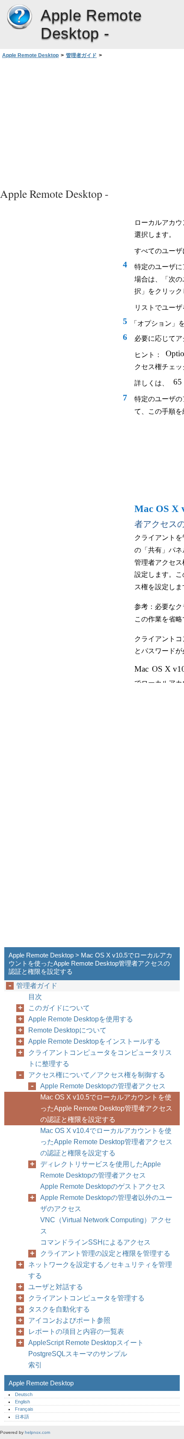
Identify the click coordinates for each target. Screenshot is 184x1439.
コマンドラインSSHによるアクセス (95, 1242)
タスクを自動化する (59, 1309)
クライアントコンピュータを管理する (86, 1298)
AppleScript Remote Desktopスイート (86, 1342)
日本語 (22, 1416)
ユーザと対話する (55, 1287)
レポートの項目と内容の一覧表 (76, 1331)
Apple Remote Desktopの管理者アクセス (103, 1086)
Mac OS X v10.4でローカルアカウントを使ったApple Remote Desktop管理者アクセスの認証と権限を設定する (106, 1142)
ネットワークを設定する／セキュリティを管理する (100, 1270)
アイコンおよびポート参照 (69, 1320)
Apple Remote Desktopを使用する (80, 1019)
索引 (35, 1365)
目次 (35, 996)
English (22, 1401)
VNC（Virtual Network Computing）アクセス (105, 1225)
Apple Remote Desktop (19, 17)
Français (24, 1409)
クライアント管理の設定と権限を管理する (105, 1253)
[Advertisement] (92, 122)
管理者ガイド (81, 55)
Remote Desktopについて (67, 1030)
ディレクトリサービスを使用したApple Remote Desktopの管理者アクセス (100, 1169)
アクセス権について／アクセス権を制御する (96, 1074)
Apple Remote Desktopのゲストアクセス (103, 1186)
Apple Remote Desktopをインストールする (94, 1041)
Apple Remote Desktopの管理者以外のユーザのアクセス (106, 1203)
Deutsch (24, 1394)
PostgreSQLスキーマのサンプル (77, 1353)
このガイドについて (59, 1008)
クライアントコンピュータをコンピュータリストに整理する (100, 1058)
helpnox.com (37, 1432)
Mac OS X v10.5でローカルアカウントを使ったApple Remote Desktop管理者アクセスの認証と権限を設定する (106, 1108)
